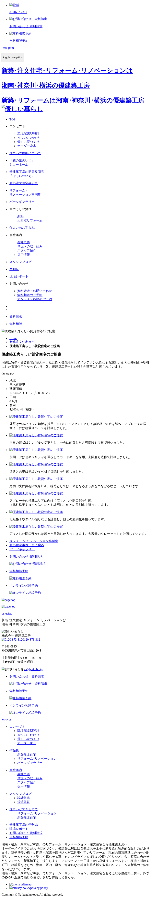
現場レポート (18, 829)
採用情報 (23, 254)
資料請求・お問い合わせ (34, 291)
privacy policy (39, 888)
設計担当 (23, 798)
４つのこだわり (28, 137)
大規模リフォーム (29, 220)
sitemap (26, 884)
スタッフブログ (20, 793)
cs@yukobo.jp (33, 669)
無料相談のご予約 (29, 295)
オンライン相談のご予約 (34, 299)
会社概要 (23, 242)
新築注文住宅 (26, 754)
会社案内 (15, 770)
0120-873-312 (31, 639)
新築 (20, 216)
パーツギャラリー (22, 549)
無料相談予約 (18, 837)
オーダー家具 (26, 146)
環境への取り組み (29, 246)
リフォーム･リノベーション (37, 758)
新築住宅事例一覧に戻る (26, 545)
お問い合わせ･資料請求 (25, 833)
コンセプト (17, 726)
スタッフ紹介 (26, 250)
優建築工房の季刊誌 (23, 824)
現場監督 (23, 802)
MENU (6, 719)
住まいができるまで (23, 809)
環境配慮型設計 (28, 133)
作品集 (14, 750)
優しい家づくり (28, 141)
